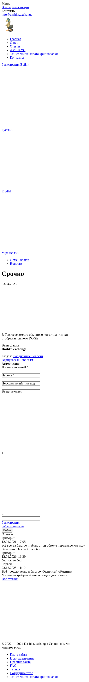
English (7, 191)
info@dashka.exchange (17, 14)
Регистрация (10, 522)
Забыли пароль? (13, 526)
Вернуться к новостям (17, 360)
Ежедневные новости (28, 356)
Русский (7, 130)
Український (10, 253)
